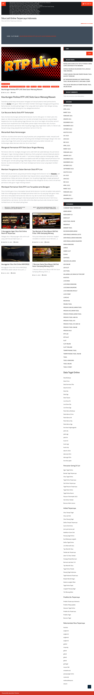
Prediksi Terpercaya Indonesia (71, 601)
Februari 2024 (67, 116)
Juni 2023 (66, 139)
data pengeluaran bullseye (72, 234)
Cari (67, 48)
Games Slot (67, 251)
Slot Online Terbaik (68, 500)
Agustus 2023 (67, 132)
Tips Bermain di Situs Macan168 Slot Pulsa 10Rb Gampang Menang (45, 232)
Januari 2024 (67, 119)
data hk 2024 (67, 450)
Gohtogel (66, 257)
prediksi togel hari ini (70, 317)
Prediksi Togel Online (70, 327)
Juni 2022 (66, 178)
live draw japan (67, 460)
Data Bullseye (67, 378)
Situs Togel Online (68, 476)
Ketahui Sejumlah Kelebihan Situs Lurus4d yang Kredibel (76, 70)
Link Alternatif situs (68, 545)
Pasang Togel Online (68, 536)
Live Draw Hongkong (69, 284)
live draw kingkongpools (69, 427)
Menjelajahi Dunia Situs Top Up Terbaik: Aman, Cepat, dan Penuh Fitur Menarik (77, 65)
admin (14, 93)
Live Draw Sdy (67, 404)
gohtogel (65, 664)
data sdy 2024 (67, 454)
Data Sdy (65, 391)
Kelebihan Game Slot (69, 532)
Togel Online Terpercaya (69, 480)
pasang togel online (68, 674)
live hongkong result (70, 291)
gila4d (65, 650)
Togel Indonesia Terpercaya (70, 575)
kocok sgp (66, 444)
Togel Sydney (67, 367)
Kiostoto (4, 86)
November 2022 (68, 162)
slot (39, 86)
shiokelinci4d (66, 670)
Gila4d (65, 254)
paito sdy (65, 431)
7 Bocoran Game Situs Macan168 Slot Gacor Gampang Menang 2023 (45, 265)
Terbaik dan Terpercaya (69, 552)
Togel (65, 357)
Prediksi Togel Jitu (69, 320)
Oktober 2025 (67, 106)
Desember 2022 (68, 159)
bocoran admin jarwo (70, 231)
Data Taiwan (66, 397)
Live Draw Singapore (70, 287)
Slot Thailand (67, 347)
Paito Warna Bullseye (69, 411)
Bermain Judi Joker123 (69, 562)
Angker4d (66, 224)
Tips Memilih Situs (68, 549)
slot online (5, 84)
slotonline (55, 86)
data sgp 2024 (67, 457)
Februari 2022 (67, 192)
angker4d (66, 631)
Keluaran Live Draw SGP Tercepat (73, 274)
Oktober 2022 (67, 165)
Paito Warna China (68, 414)
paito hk (65, 437)
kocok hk (65, 441)
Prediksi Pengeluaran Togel (72, 314)
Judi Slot (66, 267)
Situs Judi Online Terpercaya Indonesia (18, 18)
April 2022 (66, 185)
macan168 (66, 667)
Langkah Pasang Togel (69, 589)
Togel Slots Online (68, 490)
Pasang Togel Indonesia (69, 572)
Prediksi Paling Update (69, 605)
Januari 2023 (67, 155)
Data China (66, 381)
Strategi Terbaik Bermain (70, 559)
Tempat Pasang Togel (70, 350)
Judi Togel (66, 271)
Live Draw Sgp (67, 407)
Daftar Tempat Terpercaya (70, 522)
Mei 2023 (66, 142)
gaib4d (65, 644)
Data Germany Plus (68, 384)
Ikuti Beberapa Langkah (69, 539)
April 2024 (66, 109)
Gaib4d (65, 248)
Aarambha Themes (14, 693)
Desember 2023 (68, 122)
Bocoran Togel (67, 618)
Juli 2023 (66, 135)
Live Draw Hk (67, 401)
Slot (64, 340)
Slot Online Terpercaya (69, 483)
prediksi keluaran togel (71, 310)
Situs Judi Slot (67, 516)
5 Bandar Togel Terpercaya (72, 208)
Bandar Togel (67, 228)
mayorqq (65, 647)
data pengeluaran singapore (72, 241)
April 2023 (66, 145)
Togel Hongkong (68, 360)
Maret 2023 (67, 149)
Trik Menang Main (68, 592)
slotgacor (46, 86)
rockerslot (66, 677)
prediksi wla (67, 330)
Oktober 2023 (67, 129)
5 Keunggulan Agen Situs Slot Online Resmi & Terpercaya (14, 232)
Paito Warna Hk (67, 417)
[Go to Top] (89, 687)
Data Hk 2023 (67, 388)
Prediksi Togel (67, 615)
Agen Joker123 (68, 214)
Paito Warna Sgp (67, 424)
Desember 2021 (68, 198)
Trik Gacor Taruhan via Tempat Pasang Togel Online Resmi (77, 85)
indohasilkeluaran (68, 680)
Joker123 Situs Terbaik (69, 555)
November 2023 (68, 125)
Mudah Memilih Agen (69, 579)
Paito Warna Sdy (67, 421)
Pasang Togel (67, 304)
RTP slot (66, 337)
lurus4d (66, 297)
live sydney (67, 294)
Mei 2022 (66, 182)
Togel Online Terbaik (68, 569)
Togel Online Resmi (68, 493)
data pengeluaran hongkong (72, 238)
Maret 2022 (67, 188)
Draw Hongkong (68, 244)
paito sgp (65, 434)
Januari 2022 (67, 195)
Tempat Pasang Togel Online (72, 354)
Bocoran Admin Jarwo (69, 503)
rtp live (33, 86)
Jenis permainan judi (68, 529)
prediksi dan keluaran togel (72, 307)
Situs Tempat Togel (68, 512)
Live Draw (66, 281)
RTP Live (65, 334)
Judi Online (66, 264)
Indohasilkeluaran (69, 261)
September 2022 (68, 169)
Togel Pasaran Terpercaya (70, 486)
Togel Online (67, 364)
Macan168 (66, 301)
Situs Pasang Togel (68, 519)
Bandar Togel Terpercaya (70, 473)
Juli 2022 (66, 175)
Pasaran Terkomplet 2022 (70, 496)
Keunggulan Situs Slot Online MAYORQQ (15, 264)
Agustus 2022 (67, 172)
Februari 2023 (67, 152)
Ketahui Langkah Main (69, 582)
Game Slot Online (68, 526)
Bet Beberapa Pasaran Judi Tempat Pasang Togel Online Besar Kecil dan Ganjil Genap (76, 80)
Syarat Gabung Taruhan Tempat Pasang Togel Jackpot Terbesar (77, 75)
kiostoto (65, 627)
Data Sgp (65, 394)
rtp (28, 86)
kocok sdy (66, 447)
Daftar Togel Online (68, 542)
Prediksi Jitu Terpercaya (69, 611)
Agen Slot (66, 218)
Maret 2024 (67, 112)
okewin (65, 684)
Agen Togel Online (69, 221)
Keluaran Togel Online (69, 608)
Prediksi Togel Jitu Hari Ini (71, 324)
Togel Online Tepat (68, 585)
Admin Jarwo (67, 211)
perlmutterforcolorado (17, 86)
